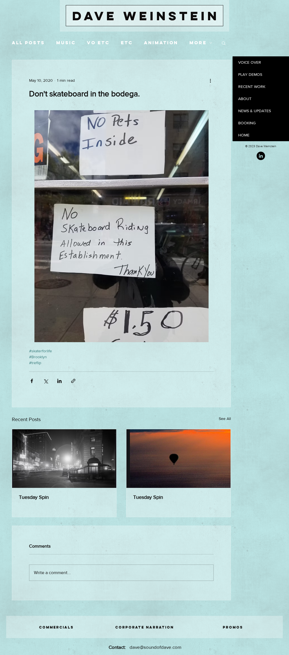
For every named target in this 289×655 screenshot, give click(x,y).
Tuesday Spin (34, 497)
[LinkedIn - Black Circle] (261, 156)
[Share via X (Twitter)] (45, 381)
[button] (223, 43)
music (66, 42)
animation (161, 42)
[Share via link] (73, 381)
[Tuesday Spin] (64, 458)
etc (127, 42)
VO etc (98, 42)
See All (225, 418)
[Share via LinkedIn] (59, 381)
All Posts (28, 42)
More (198, 42)
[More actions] (210, 80)
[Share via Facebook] (31, 381)
